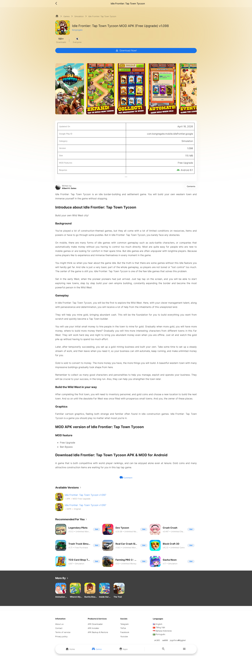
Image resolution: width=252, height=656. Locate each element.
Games (66, 16)
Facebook (124, 632)
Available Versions (68, 488)
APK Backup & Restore (98, 632)
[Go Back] (57, 3)
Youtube (124, 636)
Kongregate (77, 30)
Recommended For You (71, 519)
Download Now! (126, 50)
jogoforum (174, 640)
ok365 (157, 640)
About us (59, 624)
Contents (191, 186)
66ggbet (182, 640)
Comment (127, 478)
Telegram (124, 624)
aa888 (165, 640)
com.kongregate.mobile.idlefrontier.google (170, 133)
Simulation (79, 16)
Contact (58, 628)
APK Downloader (95, 624)
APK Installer (93, 628)
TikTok (123, 628)
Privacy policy (61, 636)
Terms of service (62, 632)
